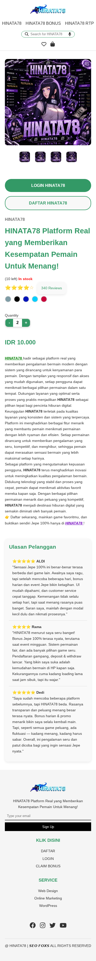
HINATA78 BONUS (43, 23)
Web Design (48, 891)
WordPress (48, 906)
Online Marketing (48, 898)
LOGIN (48, 859)
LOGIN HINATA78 (48, 185)
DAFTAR (48, 851)
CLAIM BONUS (48, 866)
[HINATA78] (48, 791)
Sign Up (48, 827)
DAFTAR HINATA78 (48, 203)
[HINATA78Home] (48, 13)
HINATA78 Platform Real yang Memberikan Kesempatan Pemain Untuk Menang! (48, 804)
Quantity (11, 315)
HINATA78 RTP (79, 23)
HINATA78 (12, 23)
